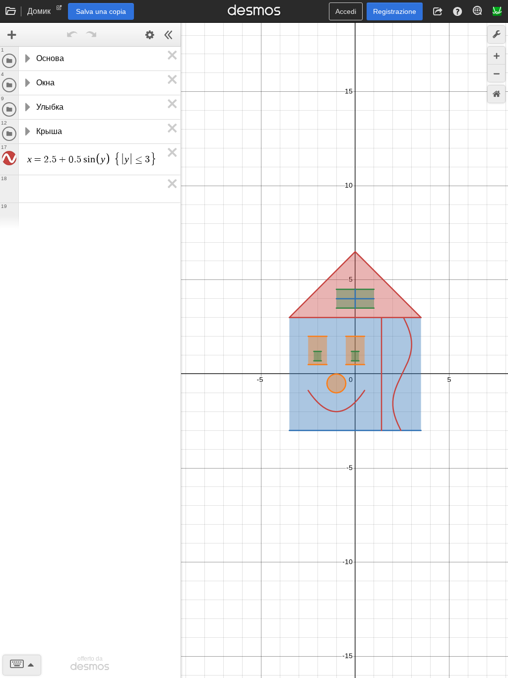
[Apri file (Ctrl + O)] (11, 11)
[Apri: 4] (27, 83)
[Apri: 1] (27, 58)
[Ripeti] (91, 35)
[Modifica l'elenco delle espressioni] (150, 35)
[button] (437, 11)
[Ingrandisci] (496, 55)
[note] (59, 10)
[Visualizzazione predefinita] (496, 94)
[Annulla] (72, 35)
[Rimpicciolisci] (496, 73)
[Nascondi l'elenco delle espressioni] (169, 35)
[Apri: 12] (27, 131)
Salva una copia (101, 11)
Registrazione (394, 11)
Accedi (345, 11)
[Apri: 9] (27, 107)
